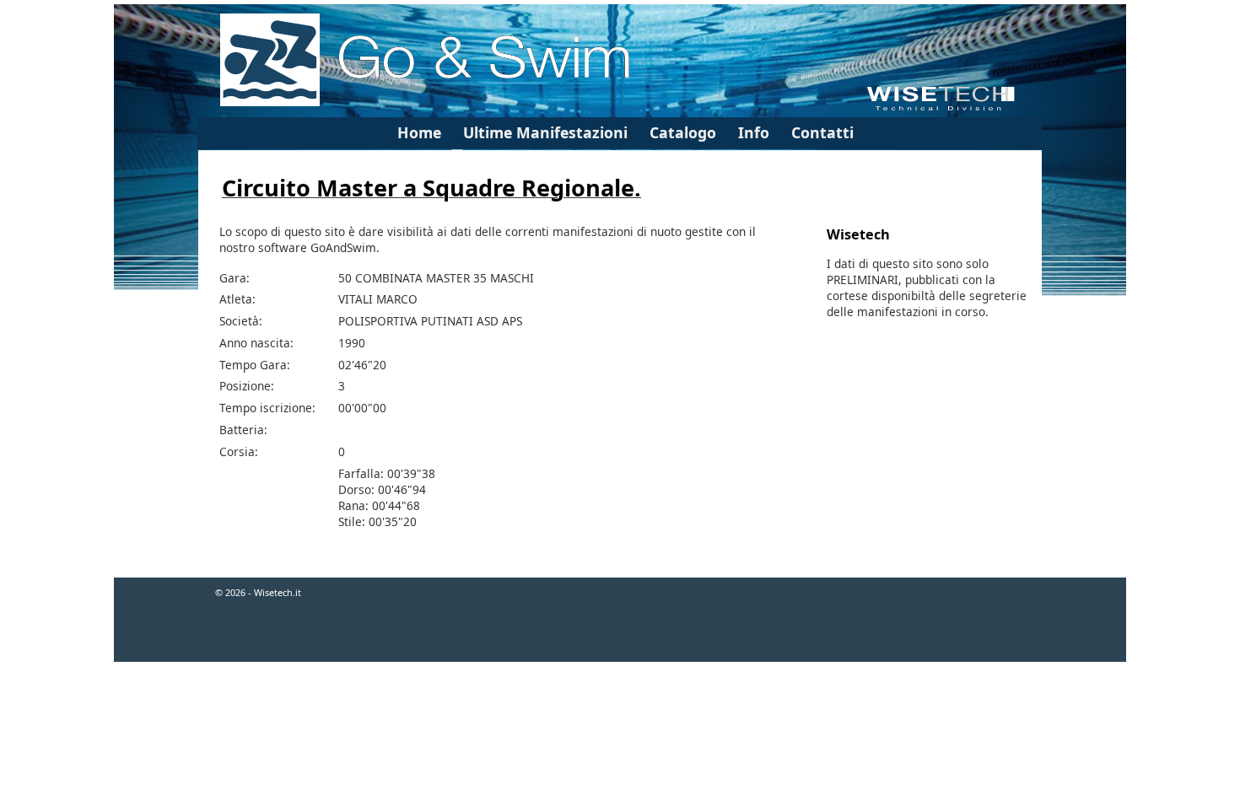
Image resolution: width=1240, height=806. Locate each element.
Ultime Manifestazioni (545, 132)
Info (753, 132)
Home (419, 132)
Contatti (822, 132)
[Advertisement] (620, 717)
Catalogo (683, 132)
